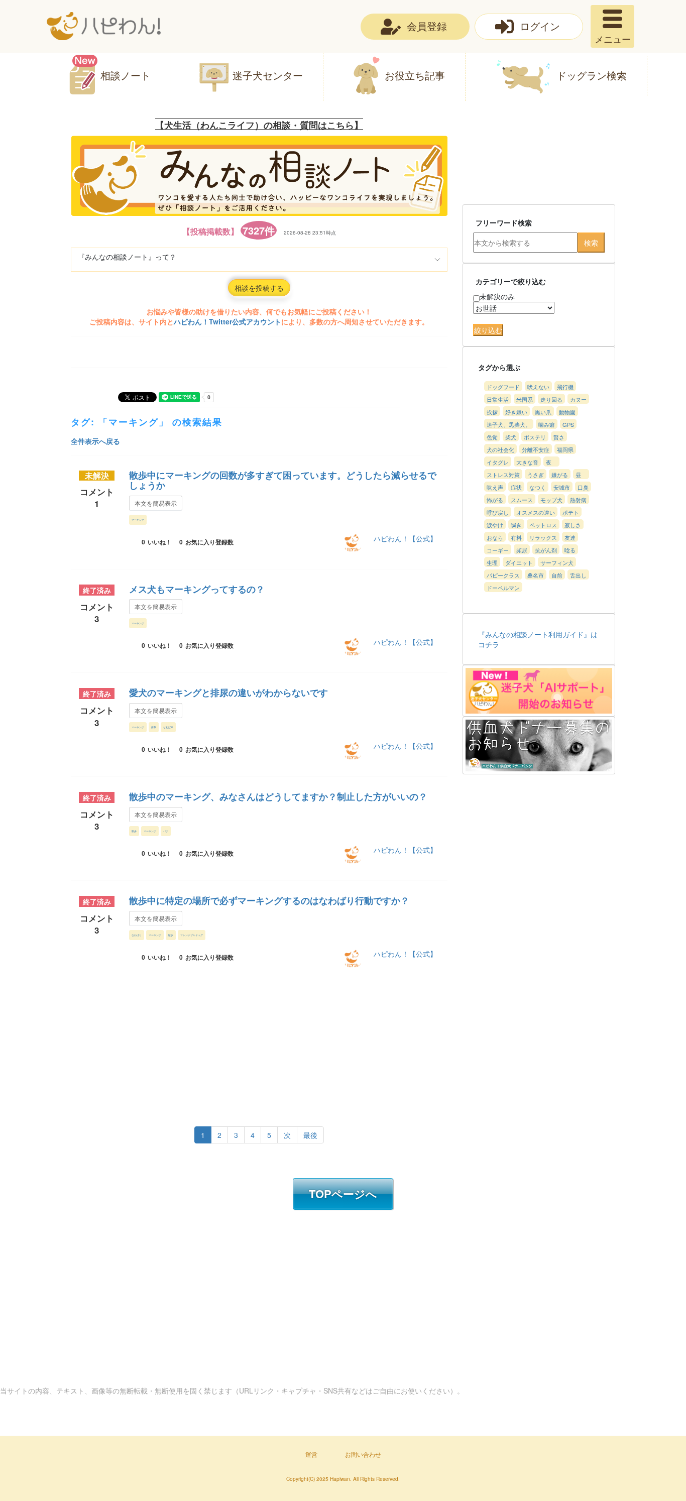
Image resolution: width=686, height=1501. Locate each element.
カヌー (578, 399)
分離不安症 (535, 449)
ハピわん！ (104, 26)
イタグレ (498, 462)
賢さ (558, 437)
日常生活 (498, 399)
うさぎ (535, 475)
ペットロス (543, 525)
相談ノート (125, 75)
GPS (568, 424)
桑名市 (535, 575)
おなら (495, 537)
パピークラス (503, 575)
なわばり (168, 727)
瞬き (516, 525)
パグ (165, 831)
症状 (516, 487)
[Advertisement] (249, 1044)
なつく (537, 487)
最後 (310, 1135)
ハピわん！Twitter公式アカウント (227, 321)
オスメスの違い (535, 512)
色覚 (492, 437)
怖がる (495, 500)
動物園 (567, 412)
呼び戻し (498, 512)
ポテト (570, 512)
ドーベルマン (503, 588)
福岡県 (565, 449)
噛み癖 (546, 424)
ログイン (540, 26)
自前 (556, 575)
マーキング (138, 519)
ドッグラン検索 (591, 75)
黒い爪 (543, 412)
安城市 (561, 487)
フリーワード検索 (504, 222)
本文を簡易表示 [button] (156, 503)
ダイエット (519, 562)
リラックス (543, 537)
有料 (516, 537)
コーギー (498, 550)
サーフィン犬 (557, 562)
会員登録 (427, 26)
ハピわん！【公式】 (405, 538)
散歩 (134, 831)
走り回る (551, 399)
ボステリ (535, 437)
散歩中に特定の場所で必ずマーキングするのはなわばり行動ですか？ (269, 900)
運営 (311, 1454)
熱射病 (578, 500)
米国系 (524, 399)
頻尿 (521, 550)
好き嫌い (516, 412)
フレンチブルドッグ (191, 935)
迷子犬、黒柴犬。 (509, 424)
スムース (522, 500)
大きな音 (527, 462)
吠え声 (495, 487)
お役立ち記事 (415, 75)
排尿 (153, 727)
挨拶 (492, 412)
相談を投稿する (259, 288)
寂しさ (572, 525)
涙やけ (495, 525)
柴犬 (510, 437)
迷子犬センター (268, 75)
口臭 (583, 487)
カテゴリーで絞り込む (511, 281)
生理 (492, 562)
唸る (570, 550)
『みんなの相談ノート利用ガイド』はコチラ (538, 639)
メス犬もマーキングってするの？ (197, 589)
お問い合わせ (363, 1454)
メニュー (613, 38)
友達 (570, 537)
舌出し (578, 575)
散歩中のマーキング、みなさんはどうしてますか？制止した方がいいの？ (278, 796)
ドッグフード (503, 387)
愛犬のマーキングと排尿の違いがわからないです (228, 692)
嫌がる (559, 475)
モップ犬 (551, 500)
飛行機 (565, 387)
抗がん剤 (546, 550)
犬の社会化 (500, 449)
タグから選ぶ (499, 367)
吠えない (538, 387)
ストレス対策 (503, 475)
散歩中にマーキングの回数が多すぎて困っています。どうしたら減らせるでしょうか (282, 480)
